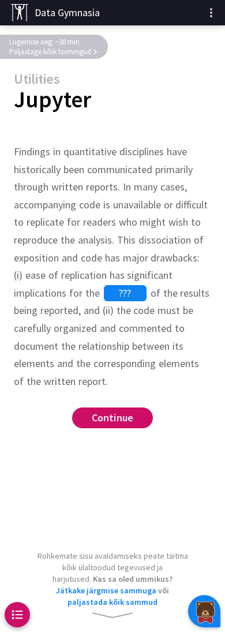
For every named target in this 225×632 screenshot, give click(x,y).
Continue (113, 418)
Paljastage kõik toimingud (50, 52)
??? (125, 293)
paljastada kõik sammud (113, 602)
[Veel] (211, 12)
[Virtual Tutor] (204, 611)
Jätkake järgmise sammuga (106, 590)
